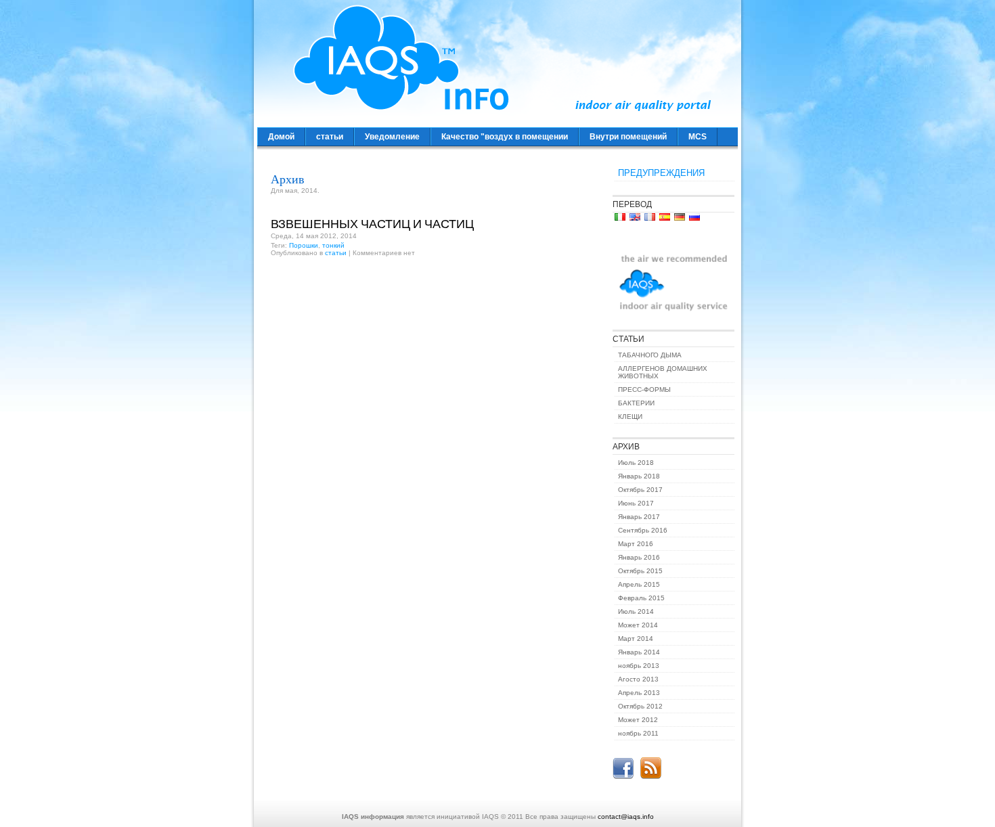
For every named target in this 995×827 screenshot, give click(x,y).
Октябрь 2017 (640, 489)
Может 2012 (638, 719)
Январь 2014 (639, 652)
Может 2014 (638, 625)
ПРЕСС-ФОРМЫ (644, 389)
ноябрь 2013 (638, 665)
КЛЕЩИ (630, 416)
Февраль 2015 (641, 598)
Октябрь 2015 (640, 571)
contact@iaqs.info (626, 816)
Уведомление (392, 136)
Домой (281, 136)
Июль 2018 (636, 462)
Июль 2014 (636, 611)
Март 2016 (635, 543)
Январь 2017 (639, 516)
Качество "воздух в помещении (504, 136)
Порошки (303, 245)
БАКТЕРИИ (636, 403)
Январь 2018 (639, 476)
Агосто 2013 (638, 679)
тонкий (333, 245)
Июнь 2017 (636, 503)
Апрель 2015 (639, 584)
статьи (329, 136)
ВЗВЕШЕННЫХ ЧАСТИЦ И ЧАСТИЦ (372, 223)
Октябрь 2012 (640, 706)
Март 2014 (635, 638)
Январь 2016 (639, 557)
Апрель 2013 (639, 692)
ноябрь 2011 (638, 733)
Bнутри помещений (628, 136)
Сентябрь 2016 (642, 530)
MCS (697, 136)
